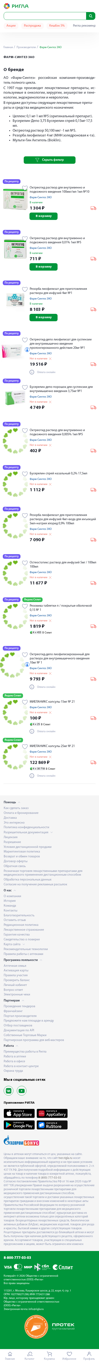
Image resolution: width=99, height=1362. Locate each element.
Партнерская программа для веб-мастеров (34, 1040)
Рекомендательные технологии (26, 949)
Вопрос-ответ (13, 990)
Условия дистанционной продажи (28, 847)
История (10, 901)
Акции (11, 26)
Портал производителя (20, 1016)
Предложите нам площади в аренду (29, 1020)
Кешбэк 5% (57, 26)
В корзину (44, 216)
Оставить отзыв (15, 920)
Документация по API (19, 1030)
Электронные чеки (17, 994)
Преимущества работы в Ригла (25, 1051)
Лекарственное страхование (24, 930)
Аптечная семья (15, 966)
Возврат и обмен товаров (22, 856)
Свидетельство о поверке (22, 939)
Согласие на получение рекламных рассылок (35, 884)
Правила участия (16, 975)
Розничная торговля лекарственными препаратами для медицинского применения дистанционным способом (43, 873)
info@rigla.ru (36, 1309)
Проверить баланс (17, 980)
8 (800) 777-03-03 (49, 1177)
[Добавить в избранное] (25, 188)
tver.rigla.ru (65, 1158)
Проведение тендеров (19, 1006)
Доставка (10, 818)
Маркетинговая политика (22, 851)
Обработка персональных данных (27, 879)
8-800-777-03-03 (17, 1258)
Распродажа (32, 26)
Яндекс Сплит (32, 599)
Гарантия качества (17, 934)
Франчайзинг (13, 1011)
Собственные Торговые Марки (25, 1035)
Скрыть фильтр (53, 160)
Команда (10, 906)
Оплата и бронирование (21, 813)
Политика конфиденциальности (26, 827)
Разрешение (12, 842)
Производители (26, 47)
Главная (8, 47)
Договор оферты (15, 861)
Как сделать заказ (16, 808)
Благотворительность (19, 915)
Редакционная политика (21, 925)
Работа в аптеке (15, 1056)
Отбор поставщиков (18, 1025)
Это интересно (14, 823)
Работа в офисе (14, 1061)
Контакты (10, 910)
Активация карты (16, 970)
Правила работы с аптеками (23, 954)
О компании (12, 896)
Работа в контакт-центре (21, 1066)
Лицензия (10, 837)
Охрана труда (13, 1071)
